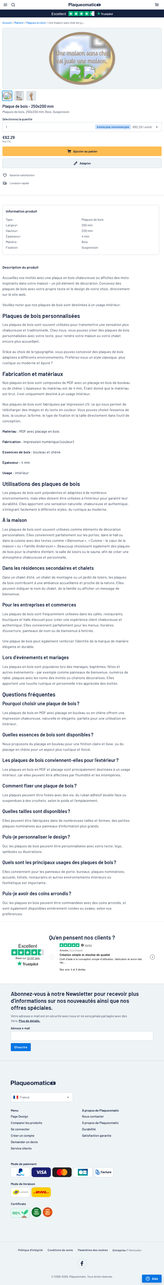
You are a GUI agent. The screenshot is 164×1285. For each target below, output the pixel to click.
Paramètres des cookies (93, 1250)
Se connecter (20, 1129)
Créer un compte (22, 1135)
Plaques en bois (36, 22)
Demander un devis (24, 1142)
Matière (19, 22)
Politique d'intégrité (30, 1250)
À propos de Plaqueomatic (100, 1123)
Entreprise (119, 1250)
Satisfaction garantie (96, 1135)
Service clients (21, 1148)
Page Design (19, 1116)
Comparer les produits (26, 1123)
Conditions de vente (60, 1250)
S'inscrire (20, 1047)
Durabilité (89, 1129)
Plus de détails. (29, 1021)
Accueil (7, 22)
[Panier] (157, 5)
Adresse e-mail (20, 1028)
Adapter (85, 163)
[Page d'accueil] (82, 1083)
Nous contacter (93, 1116)
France (25, 1097)
